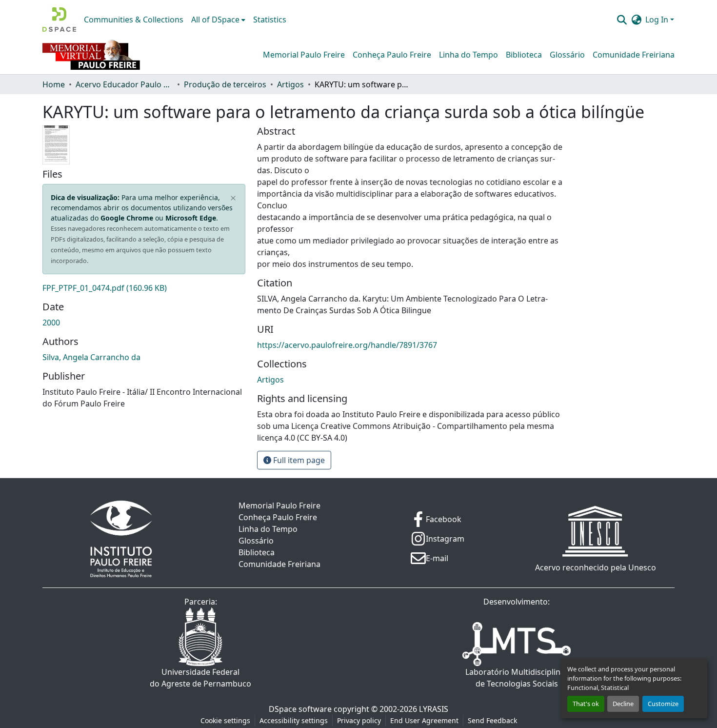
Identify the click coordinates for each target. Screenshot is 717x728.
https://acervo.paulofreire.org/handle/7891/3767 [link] (347, 345)
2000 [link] (51, 322)
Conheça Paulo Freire (392, 54)
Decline (623, 703)
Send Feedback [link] (492, 720)
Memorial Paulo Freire (304, 54)
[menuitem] (218, 19)
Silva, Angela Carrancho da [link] (91, 357)
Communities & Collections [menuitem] (133, 19)
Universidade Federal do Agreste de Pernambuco (200, 678)
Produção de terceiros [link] (225, 84)
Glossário (567, 54)
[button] (59, 19)
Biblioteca (524, 54)
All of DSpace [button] (215, 19)
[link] (143, 288)
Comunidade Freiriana (634, 54)
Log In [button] (657, 19)
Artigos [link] (290, 84)
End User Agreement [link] (424, 720)
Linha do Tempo (468, 54)
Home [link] (53, 84)
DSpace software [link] (300, 709)
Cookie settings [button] (225, 720)
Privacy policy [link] (359, 720)
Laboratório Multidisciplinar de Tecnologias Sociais (516, 678)
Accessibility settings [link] (293, 720)
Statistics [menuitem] (269, 19)
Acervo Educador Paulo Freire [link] (124, 84)
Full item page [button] (298, 460)
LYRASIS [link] (433, 709)
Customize (663, 703)
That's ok (586, 703)
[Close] (233, 198)
